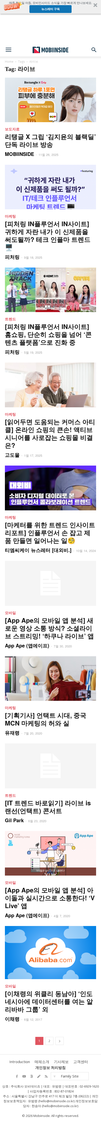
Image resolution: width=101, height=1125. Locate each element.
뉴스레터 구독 (50, 9)
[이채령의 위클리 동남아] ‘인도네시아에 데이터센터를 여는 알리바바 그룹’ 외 (49, 1001)
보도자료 (12, 129)
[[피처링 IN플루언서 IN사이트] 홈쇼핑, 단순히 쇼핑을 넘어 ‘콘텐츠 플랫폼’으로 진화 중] (50, 290)
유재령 (12, 732)
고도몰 (12, 454)
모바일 (10, 612)
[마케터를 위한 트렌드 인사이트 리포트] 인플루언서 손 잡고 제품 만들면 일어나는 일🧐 (50, 532)
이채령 (12, 1018)
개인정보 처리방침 (50, 1067)
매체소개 (42, 1061)
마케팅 (10, 216)
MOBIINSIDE (19, 153)
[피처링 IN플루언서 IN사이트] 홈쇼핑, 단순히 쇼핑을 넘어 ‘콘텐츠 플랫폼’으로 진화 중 (48, 334)
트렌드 (10, 319)
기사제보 (61, 1061)
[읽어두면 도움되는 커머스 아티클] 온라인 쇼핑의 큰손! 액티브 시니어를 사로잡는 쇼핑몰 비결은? (50, 433)
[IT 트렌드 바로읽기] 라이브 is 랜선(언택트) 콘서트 (48, 806)
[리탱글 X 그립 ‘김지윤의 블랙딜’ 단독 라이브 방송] (50, 100)
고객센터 (80, 1061)
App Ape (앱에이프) (27, 645)
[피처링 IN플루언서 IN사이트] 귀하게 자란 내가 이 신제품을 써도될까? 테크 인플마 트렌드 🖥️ (47, 235)
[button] (50, 7)
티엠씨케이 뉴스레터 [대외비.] (38, 549)
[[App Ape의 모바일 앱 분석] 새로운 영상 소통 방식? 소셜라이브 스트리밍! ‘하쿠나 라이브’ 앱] (50, 583)
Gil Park (14, 820)
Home (9, 61)
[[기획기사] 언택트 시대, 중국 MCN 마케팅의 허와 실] (50, 678)
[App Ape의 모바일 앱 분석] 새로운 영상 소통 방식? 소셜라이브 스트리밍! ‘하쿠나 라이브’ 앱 (49, 628)
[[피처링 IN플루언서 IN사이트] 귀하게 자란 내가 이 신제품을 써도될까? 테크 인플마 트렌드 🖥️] (50, 187)
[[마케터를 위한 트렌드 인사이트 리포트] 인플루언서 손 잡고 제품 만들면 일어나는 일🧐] (50, 488)
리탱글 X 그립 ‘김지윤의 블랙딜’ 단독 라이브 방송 (50, 140)
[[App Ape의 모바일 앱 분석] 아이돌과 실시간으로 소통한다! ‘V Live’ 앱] (50, 853)
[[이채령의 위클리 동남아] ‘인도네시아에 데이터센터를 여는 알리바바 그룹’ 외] (50, 952)
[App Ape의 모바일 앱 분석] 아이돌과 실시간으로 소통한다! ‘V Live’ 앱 (50, 897)
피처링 (12, 256)
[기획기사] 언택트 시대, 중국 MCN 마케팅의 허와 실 (45, 719)
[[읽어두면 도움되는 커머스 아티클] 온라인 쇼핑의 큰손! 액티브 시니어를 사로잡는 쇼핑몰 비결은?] (50, 385)
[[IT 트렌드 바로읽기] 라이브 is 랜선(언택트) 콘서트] (50, 765)
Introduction (19, 1061)
